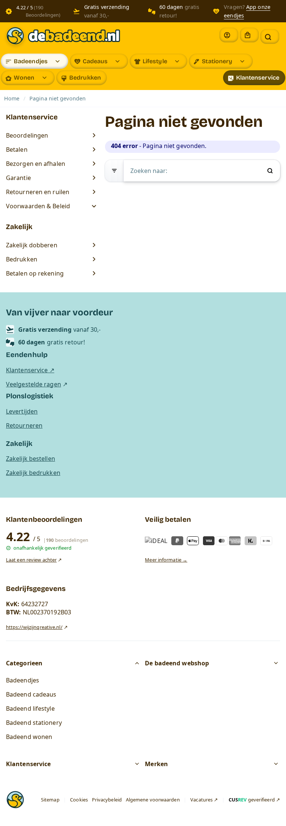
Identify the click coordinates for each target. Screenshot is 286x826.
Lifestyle (155, 61)
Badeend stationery (34, 723)
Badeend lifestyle (30, 708)
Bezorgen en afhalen (35, 164)
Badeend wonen (29, 737)
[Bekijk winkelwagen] (249, 35)
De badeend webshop (177, 663)
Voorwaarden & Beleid (39, 206)
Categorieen (24, 663)
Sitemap (50, 799)
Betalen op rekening (35, 273)
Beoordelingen (27, 135)
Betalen (17, 149)
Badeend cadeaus (31, 694)
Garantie (18, 178)
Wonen (24, 77)
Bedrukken (85, 77)
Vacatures (201, 799)
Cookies (79, 799)
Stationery (217, 61)
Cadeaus (95, 61)
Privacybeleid (107, 799)
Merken (156, 764)
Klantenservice (257, 77)
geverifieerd (252, 799)
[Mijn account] (228, 35)
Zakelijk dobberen (31, 245)
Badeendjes (31, 61)
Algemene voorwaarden (153, 799)
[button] (269, 36)
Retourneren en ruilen (37, 192)
